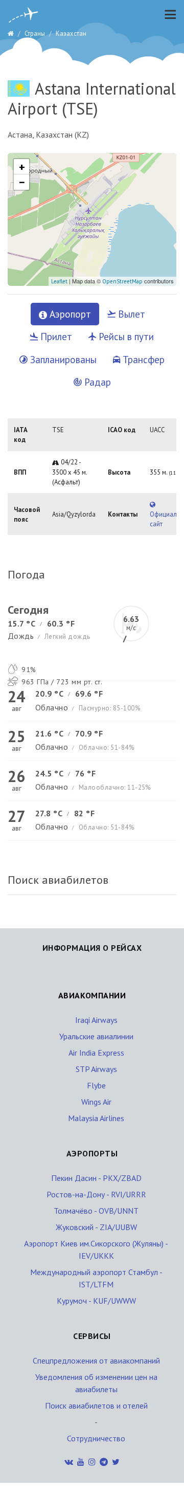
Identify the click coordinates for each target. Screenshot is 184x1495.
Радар (96, 382)
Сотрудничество (96, 1438)
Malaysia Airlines (96, 1118)
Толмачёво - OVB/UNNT (96, 1211)
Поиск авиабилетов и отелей (96, 1405)
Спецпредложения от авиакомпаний (96, 1360)
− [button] (22, 182)
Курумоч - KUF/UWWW (96, 1301)
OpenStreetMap (122, 281)
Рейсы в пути (125, 336)
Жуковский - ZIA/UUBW (96, 1227)
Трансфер (142, 359)
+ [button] (22, 167)
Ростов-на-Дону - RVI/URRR (96, 1194)
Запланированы (62, 359)
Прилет (55, 336)
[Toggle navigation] (167, 14)
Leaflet (59, 281)
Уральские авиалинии (96, 1036)
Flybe (96, 1085)
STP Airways (96, 1069)
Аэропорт (69, 314)
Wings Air (96, 1102)
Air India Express (96, 1052)
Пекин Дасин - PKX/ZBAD (96, 1178)
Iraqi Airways (96, 1020)
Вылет (130, 314)
